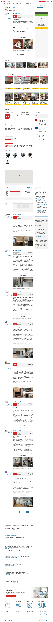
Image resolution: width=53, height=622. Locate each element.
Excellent (7, 191)
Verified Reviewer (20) (29, 193)
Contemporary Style (29, 603)
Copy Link (9, 18)
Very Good (7, 192)
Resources (6, 617)
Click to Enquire (41, 28)
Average (7, 193)
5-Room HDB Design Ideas (41, 605)
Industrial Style (29, 604)
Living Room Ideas (7, 603)
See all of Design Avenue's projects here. (10, 565)
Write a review (29, 617)
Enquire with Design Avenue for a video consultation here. (12, 583)
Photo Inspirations (21, 3)
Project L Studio (7, 102)
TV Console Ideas (18, 605)
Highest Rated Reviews (30, 614)
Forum (33, 3)
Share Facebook (10, 216)
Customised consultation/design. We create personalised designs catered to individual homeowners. (21, 125)
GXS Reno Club (18, 617)
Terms (45, 620)
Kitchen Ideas (6, 605)
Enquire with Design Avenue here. (9, 548)
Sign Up (48, 1)
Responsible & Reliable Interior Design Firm (42, 188)
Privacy (47, 620)
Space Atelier (25, 102)
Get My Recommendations (11, 596)
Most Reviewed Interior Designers (42, 615)
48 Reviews (8, 9)
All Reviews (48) (28, 191)
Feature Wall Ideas (18, 606)
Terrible (7, 195)
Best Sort (31, 201)
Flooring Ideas (18, 604)
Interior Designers (8, 3)
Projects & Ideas (15, 3)
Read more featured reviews (41, 215)
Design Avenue (9, 7)
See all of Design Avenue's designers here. (11, 579)
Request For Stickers (18, 615)
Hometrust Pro (18, 614)
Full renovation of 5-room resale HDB (41, 210)
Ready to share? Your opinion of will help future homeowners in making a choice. (23, 210)
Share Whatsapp (10, 17)
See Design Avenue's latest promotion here (10, 535)
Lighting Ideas (18, 603)
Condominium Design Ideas (42, 606)
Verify (40, 122)
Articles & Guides (28, 3)
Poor (6, 194)
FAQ (5, 616)
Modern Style (29, 606)
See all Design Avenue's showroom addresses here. (11, 530)
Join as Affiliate (18, 618)
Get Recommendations (43, 1)
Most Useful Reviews (30, 616)
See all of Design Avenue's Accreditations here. (11, 557)
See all (47, 74)
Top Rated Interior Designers (42, 613)
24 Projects (11, 9)
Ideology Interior (34, 102)
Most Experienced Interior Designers (43, 614)
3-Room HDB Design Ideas (41, 603)
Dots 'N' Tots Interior (43, 102)
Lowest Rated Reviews (30, 615)
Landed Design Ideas (41, 607)
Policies (6, 615)
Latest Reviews (3, 3)
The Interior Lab (16, 102)
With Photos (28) (28, 192)
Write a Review (40, 7)
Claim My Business (18, 613)
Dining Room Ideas (7, 607)
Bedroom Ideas (7, 604)
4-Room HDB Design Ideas (41, 604)
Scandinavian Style (29, 607)
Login (51, 1)
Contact (6, 614)
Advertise (17, 616)
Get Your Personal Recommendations (40, 236)
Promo (7, 124)
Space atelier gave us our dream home (41, 193)
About (5, 613)
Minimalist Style (29, 605)
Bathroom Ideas (7, 606)
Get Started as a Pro (38, 247)
